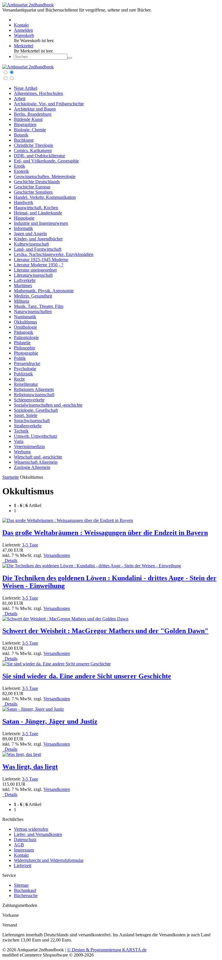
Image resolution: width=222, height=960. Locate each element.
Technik (21, 430)
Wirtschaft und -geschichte (38, 456)
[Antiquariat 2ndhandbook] (28, 4)
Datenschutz (25, 839)
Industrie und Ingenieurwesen (41, 223)
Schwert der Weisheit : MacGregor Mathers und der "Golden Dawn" (105, 631)
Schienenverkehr (29, 399)
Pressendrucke (27, 363)
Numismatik (25, 316)
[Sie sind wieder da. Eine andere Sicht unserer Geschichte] (56, 663)
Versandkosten (56, 555)
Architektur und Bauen (35, 108)
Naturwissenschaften (33, 311)
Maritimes (23, 285)
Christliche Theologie (33, 145)
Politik (20, 358)
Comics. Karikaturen (33, 150)
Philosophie (24, 347)
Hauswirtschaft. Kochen (36, 207)
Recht (19, 379)
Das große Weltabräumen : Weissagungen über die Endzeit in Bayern (105, 532)
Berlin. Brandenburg (32, 114)
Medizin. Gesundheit (33, 295)
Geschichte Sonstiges (33, 192)
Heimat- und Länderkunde (38, 212)
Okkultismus (25, 321)
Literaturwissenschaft (33, 275)
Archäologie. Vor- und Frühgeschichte (49, 103)
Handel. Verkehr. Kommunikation (45, 197)
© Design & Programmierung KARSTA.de (107, 949)
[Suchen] (69, 58)
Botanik (21, 134)
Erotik (19, 166)
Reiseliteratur (26, 384)
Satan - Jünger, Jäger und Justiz (49, 721)
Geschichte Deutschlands (37, 181)
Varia (18, 441)
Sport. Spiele (25, 415)
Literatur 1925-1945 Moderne (41, 259)
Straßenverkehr (28, 425)
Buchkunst (24, 140)
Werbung (22, 451)
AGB (19, 844)
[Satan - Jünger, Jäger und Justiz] (33, 709)
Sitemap (21, 885)
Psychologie (25, 368)
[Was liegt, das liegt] (21, 754)
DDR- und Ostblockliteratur (39, 155)
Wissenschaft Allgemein (36, 462)
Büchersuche (26, 895)
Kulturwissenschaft (31, 244)
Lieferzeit (22, 865)
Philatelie (22, 342)
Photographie (26, 353)
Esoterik (21, 171)
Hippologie (24, 218)
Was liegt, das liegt (30, 766)
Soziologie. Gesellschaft (36, 410)
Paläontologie (26, 337)
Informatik (23, 228)
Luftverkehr (25, 280)
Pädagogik (23, 332)
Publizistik (23, 373)
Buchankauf (25, 890)
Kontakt (21, 855)
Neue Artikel (25, 88)
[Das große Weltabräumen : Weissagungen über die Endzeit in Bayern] (67, 520)
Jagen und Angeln (30, 233)
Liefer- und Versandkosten (38, 834)
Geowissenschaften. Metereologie (44, 176)
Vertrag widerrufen (31, 829)
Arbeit (19, 98)
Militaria (21, 301)
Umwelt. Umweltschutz (35, 436)
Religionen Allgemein (34, 389)
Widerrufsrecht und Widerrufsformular (49, 860)
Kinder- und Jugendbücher (38, 238)
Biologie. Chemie (30, 129)
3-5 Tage (30, 544)
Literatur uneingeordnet (35, 269)
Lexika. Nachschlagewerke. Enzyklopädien (53, 254)
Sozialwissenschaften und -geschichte (48, 405)
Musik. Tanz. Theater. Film (38, 306)
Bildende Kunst (28, 119)
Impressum (24, 849)
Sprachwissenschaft (32, 420)
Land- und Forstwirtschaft (37, 249)
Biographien (25, 124)
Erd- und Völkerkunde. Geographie (46, 160)
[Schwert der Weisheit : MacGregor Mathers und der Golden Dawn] (65, 618)
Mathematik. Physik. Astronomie (44, 290)
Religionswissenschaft (34, 394)
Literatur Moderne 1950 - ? (38, 264)
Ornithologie (25, 327)
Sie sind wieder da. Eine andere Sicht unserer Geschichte (86, 676)
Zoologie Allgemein (32, 467)
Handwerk (23, 202)
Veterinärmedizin (29, 446)
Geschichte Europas (32, 186)
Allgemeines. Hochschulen (38, 93)
